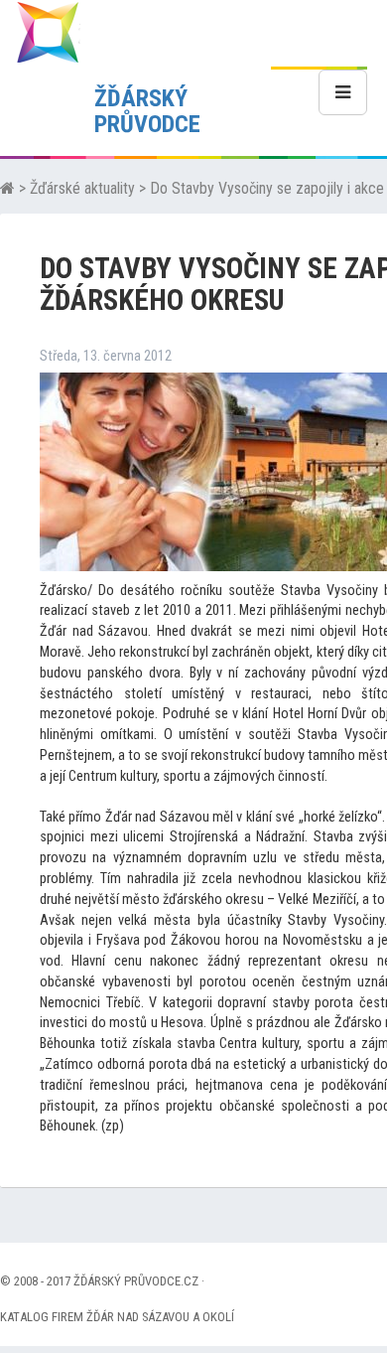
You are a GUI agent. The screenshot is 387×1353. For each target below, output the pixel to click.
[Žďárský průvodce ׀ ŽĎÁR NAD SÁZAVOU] (47, 31)
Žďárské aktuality (82, 188)
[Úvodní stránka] (7, 188)
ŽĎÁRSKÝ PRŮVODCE (147, 111)
